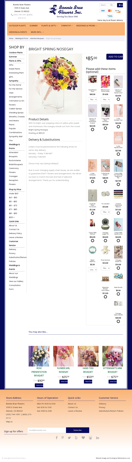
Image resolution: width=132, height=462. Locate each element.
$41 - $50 (13, 197)
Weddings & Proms (85, 25)
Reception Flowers (13, 182)
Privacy (12, 253)
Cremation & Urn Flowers (16, 102)
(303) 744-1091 (19, 14)
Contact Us (14, 229)
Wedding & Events (18, 32)
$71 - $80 (13, 209)
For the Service (15, 89)
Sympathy (66, 25)
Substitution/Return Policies (17, 259)
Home (11, 38)
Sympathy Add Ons (15, 138)
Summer (34, 25)
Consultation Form (15, 287)
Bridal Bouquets (16, 164)
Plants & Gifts (48, 25)
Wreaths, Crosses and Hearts (17, 118)
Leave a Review (16, 237)
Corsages (13, 176)
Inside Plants (14, 69)
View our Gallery (16, 281)
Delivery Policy (15, 233)
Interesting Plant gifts (16, 75)
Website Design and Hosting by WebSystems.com (113, 458)
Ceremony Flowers (14, 170)
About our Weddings (13, 275)
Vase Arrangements (15, 94)
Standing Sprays (16, 112)
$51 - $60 (13, 201)
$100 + (12, 217)
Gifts (11, 65)
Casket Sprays (15, 108)
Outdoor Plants (17, 25)
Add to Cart (116, 56)
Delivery (12, 249)
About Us (13, 225)
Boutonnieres (15, 160)
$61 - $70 (13, 205)
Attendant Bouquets (37, 38)
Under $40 (13, 193)
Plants (11, 124)
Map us (9, 421)
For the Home (15, 85)
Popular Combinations (15, 130)
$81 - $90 (13, 213)
